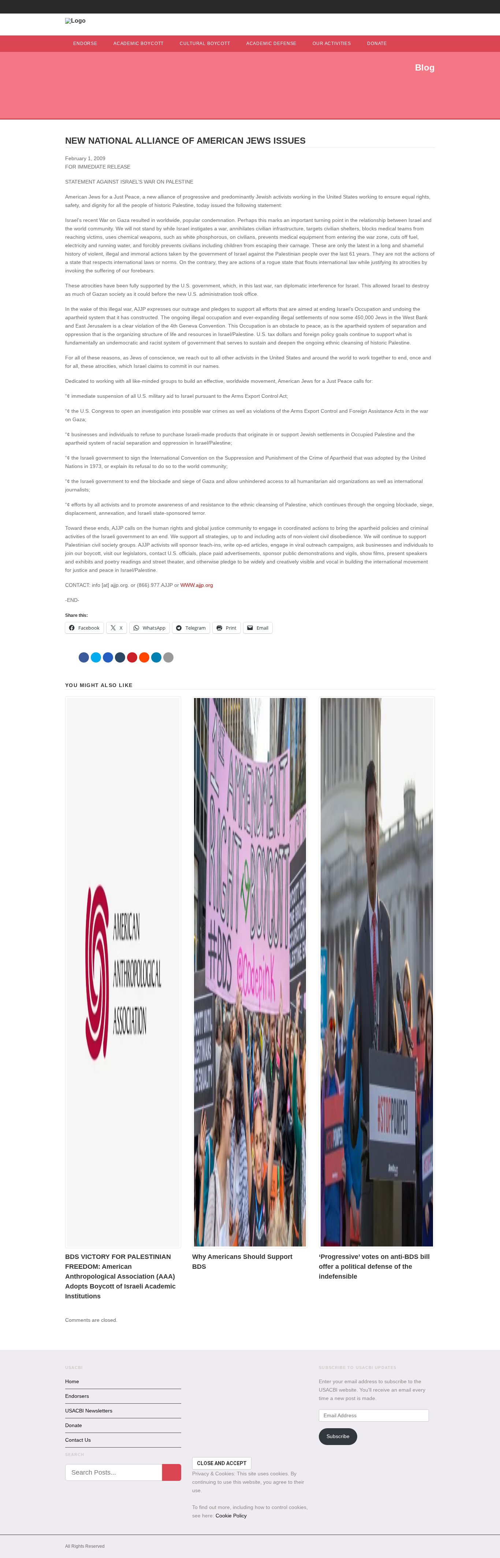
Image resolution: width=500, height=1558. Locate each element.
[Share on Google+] (108, 657)
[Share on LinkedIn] (156, 657)
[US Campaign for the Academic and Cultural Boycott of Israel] (75, 21)
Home (72, 1381)
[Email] (168, 657)
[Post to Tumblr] (120, 657)
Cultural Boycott (205, 43)
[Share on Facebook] (84, 657)
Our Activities (332, 43)
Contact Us (78, 1440)
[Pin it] (132, 657)
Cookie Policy (231, 1516)
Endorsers (77, 1396)
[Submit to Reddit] (144, 657)
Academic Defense (271, 43)
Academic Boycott (138, 43)
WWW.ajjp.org (196, 585)
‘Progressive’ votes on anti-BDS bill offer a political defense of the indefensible (374, 1266)
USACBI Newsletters (88, 1411)
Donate (377, 43)
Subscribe (338, 1436)
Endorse (85, 43)
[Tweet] (96, 657)
